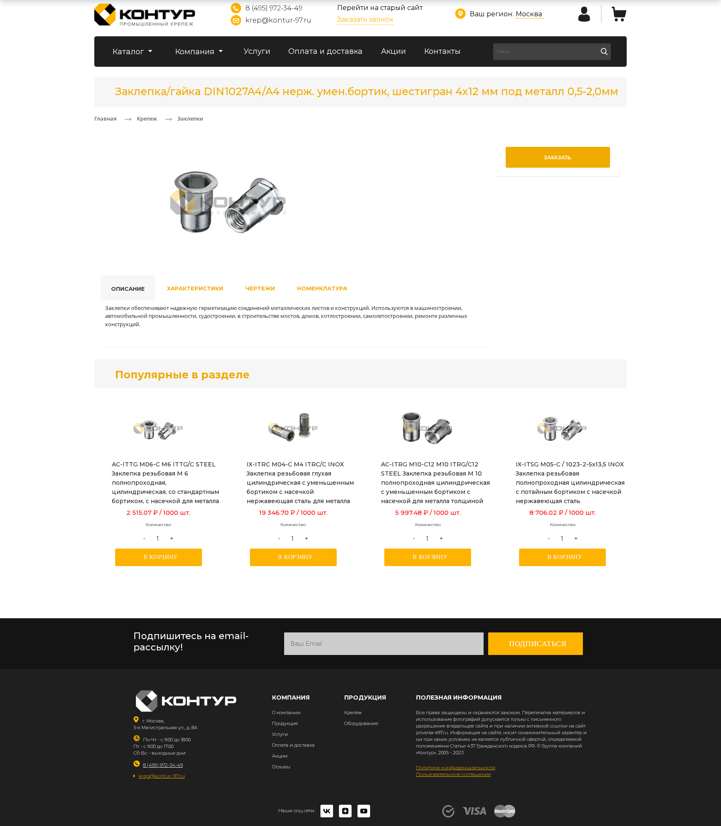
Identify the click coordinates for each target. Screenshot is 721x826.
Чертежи (260, 288)
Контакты (442, 51)
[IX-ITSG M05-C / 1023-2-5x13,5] (562, 428)
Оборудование (361, 723)
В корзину (161, 557)
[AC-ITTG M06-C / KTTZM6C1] (158, 428)
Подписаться (538, 644)
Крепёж (353, 712)
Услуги (257, 51)
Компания (196, 51)
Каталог (129, 51)
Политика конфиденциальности (455, 767)
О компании (286, 712)
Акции (393, 51)
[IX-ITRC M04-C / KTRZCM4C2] (293, 428)
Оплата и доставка (325, 51)
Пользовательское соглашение (453, 774)
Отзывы (281, 767)
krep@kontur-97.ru (278, 20)
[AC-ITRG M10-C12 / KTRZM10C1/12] (427, 428)
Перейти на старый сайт (380, 8)
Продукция (285, 723)
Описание (128, 288)
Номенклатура (322, 288)
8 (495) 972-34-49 (274, 8)
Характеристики (195, 288)
